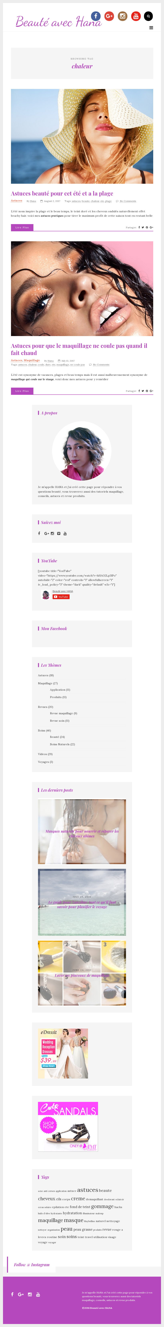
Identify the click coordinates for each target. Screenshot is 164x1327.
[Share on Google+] (151, 227)
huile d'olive (44, 1213)
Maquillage (32, 360)
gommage (102, 1206)
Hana (33, 201)
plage (108, 201)
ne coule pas (77, 364)
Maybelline (89, 1221)
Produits (56, 697)
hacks (118, 1207)
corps (66, 1199)
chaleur (95, 201)
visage (112, 1237)
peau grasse (82, 1229)
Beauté (54, 737)
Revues (42, 707)
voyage (42, 1242)
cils (58, 1199)
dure (48, 364)
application (61, 1191)
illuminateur (89, 1213)
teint (81, 1237)
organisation (53, 1229)
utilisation (100, 1237)
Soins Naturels (60, 744)
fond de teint (80, 1207)
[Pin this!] (147, 227)
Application (57, 689)
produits (97, 1229)
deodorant (109, 1199)
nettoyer (42, 1229)
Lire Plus (22, 227)
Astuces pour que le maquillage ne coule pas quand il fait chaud (79, 349)
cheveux (46, 1198)
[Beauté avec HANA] (59, 29)
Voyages (43, 762)
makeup (99, 1213)
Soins (41, 730)
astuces (76, 201)
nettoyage (113, 1221)
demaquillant (94, 1199)
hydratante (56, 1213)
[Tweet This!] (143, 227)
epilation (58, 1207)
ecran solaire (44, 1207)
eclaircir (119, 1199)
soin (62, 1236)
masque (73, 1220)
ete (102, 201)
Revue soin (57, 720)
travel (89, 1237)
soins (72, 1236)
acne (40, 1191)
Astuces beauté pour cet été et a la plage (62, 193)
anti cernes (49, 1191)
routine (52, 1237)
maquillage (63, 364)
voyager (52, 1242)
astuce (71, 1191)
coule (41, 364)
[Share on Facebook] (139, 227)
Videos (42, 754)
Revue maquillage (61, 713)
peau (67, 1228)
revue (106, 1229)
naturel (101, 1221)
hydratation (72, 1213)
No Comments (128, 201)
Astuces (16, 200)
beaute (86, 201)
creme (78, 1198)
